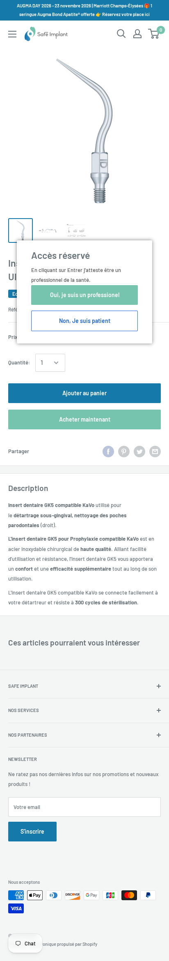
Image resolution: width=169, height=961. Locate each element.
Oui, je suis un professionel (84, 294)
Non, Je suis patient (84, 320)
